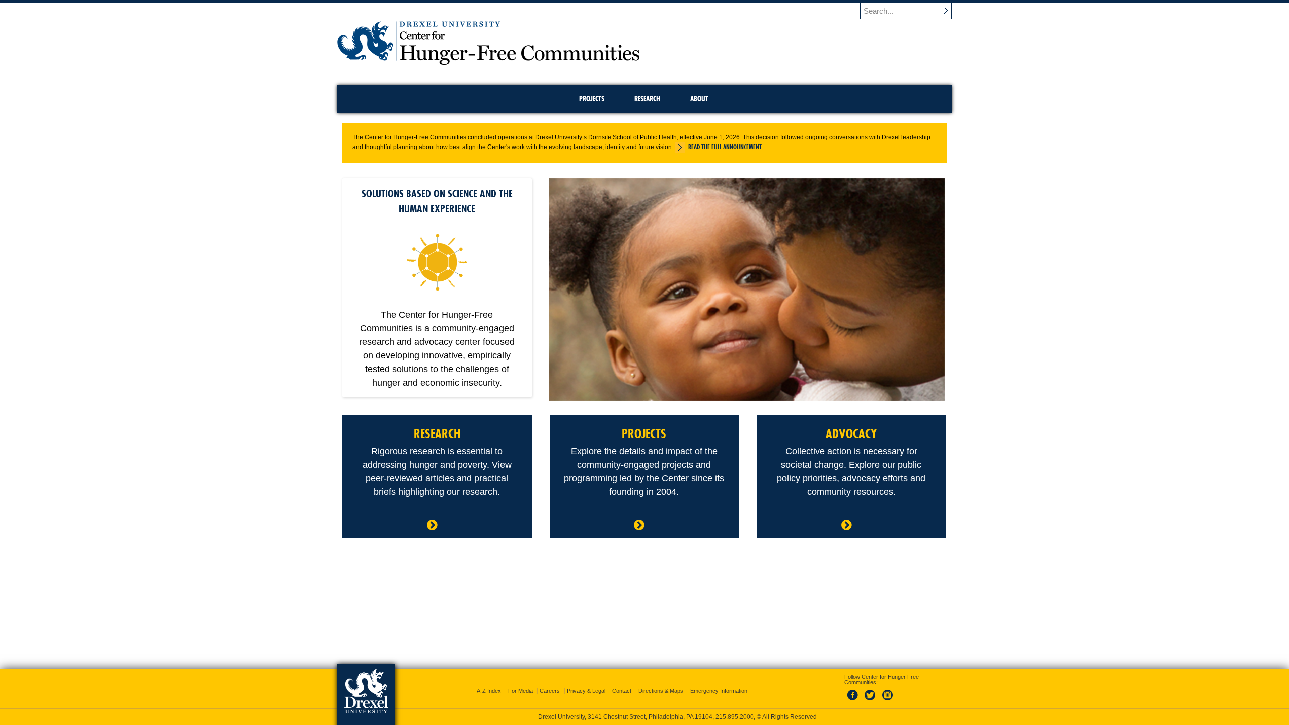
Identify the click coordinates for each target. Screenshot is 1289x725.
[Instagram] (887, 701)
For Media (520, 691)
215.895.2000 (734, 716)
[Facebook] (854, 701)
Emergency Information (718, 691)
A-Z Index (489, 691)
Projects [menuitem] (591, 98)
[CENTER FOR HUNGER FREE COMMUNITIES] (488, 61)
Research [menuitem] (647, 98)
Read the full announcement (725, 147)
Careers (550, 691)
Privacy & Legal (586, 691)
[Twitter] (871, 701)
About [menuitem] (699, 98)
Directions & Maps (660, 691)
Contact (621, 691)
